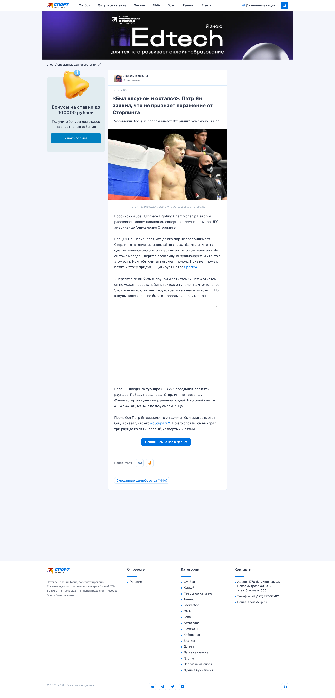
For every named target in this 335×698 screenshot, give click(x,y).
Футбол (84, 5)
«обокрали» (160, 423)
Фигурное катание (112, 5)
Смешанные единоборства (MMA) (79, 64)
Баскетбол (191, 605)
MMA (156, 5)
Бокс (171, 5)
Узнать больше (76, 138)
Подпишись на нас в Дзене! (166, 442)
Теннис (188, 5)
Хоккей (139, 5)
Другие (189, 658)
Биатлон (190, 641)
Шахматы (191, 629)
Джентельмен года (260, 5)
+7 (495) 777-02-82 (265, 596)
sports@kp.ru (257, 602)
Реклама (136, 582)
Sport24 (190, 267)
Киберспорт (193, 634)
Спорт (51, 64)
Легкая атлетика (196, 652)
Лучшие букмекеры (198, 670)
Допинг (189, 646)
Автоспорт (191, 623)
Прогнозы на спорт (198, 664)
